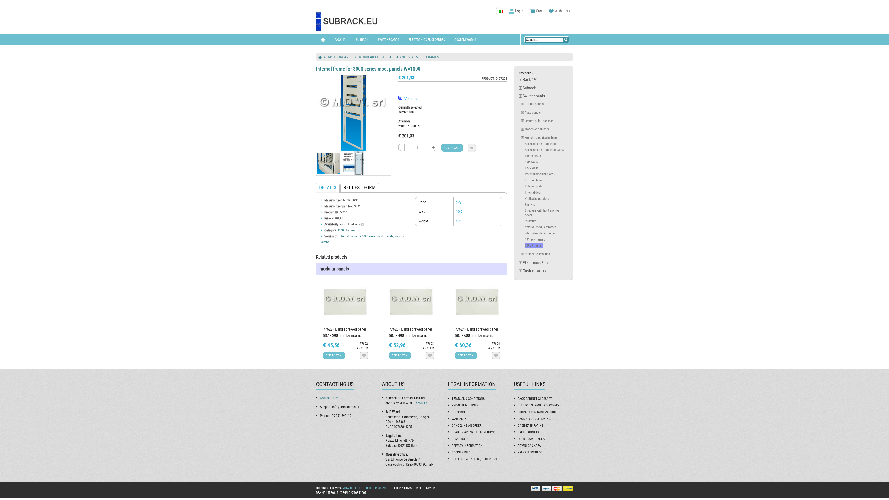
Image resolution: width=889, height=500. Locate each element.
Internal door (533, 192)
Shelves (530, 204)
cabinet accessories (537, 254)
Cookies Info (461, 452)
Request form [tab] (360, 187)
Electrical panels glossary (538, 405)
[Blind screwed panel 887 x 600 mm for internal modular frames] (477, 302)
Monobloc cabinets (537, 129)
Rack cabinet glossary (535, 398)
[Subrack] (356, 22)
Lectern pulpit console (539, 121)
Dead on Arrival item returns (473, 432)
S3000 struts (533, 156)
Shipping (458, 412)
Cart (538, 11)
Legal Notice (461, 439)
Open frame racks (531, 439)
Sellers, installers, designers (474, 459)
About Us (421, 403)
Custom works (465, 39)
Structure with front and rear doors (542, 213)
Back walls (531, 168)
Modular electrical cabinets (384, 57)
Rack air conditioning (534, 419)
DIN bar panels (534, 104)
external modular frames (540, 227)
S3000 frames (427, 57)
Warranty (459, 419)
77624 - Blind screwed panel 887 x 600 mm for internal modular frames (476, 335)
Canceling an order (466, 425)
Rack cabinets (528, 432)
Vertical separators (537, 198)
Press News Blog (530, 452)
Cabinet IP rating (530, 425)
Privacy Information (467, 445)
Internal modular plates (540, 174)
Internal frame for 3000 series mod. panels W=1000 (368, 69)
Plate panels (533, 112)
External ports (533, 186)
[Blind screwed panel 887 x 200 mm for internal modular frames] (345, 302)
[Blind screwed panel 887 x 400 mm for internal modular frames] (411, 302)
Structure (530, 221)
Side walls (531, 162)
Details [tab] (327, 187)
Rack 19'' (340, 39)
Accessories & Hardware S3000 (545, 150)
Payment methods (465, 405)
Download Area (529, 445)
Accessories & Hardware (540, 144)
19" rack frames (535, 239)
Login (518, 11)
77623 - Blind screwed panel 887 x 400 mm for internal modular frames (410, 335)
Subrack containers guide (537, 412)
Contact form (329, 398)
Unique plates (533, 180)
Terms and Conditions (468, 398)
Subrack (362, 39)
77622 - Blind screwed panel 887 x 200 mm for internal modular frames (344, 335)
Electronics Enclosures (427, 39)
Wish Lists (562, 11)
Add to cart (452, 148)
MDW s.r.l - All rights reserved (365, 488)
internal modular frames (540, 233)
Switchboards (388, 39)
